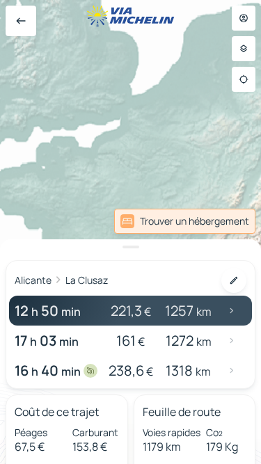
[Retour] (21, 21)
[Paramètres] (243, 48)
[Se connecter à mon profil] (243, 18)
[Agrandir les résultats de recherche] (130, 247)
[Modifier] (233, 280)
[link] (184, 221)
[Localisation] (243, 79)
